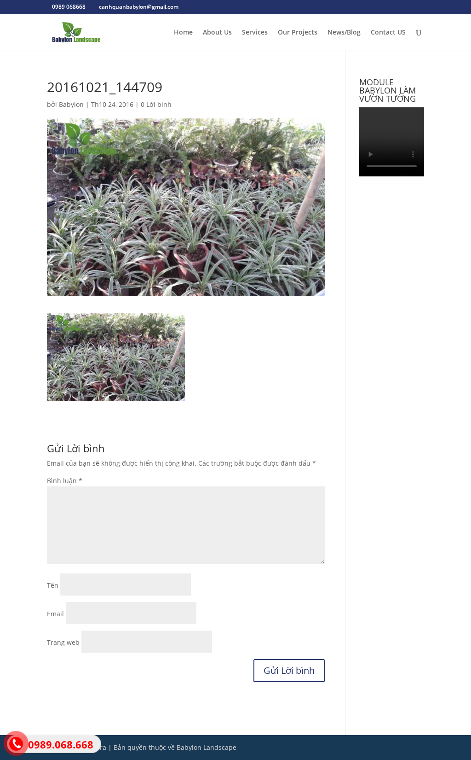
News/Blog (344, 32)
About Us (217, 32)
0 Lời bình (156, 104)
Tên (52, 585)
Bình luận (64, 480)
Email (55, 613)
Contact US (388, 32)
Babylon (71, 104)
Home (183, 32)
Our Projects (297, 32)
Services (255, 32)
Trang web (63, 642)
